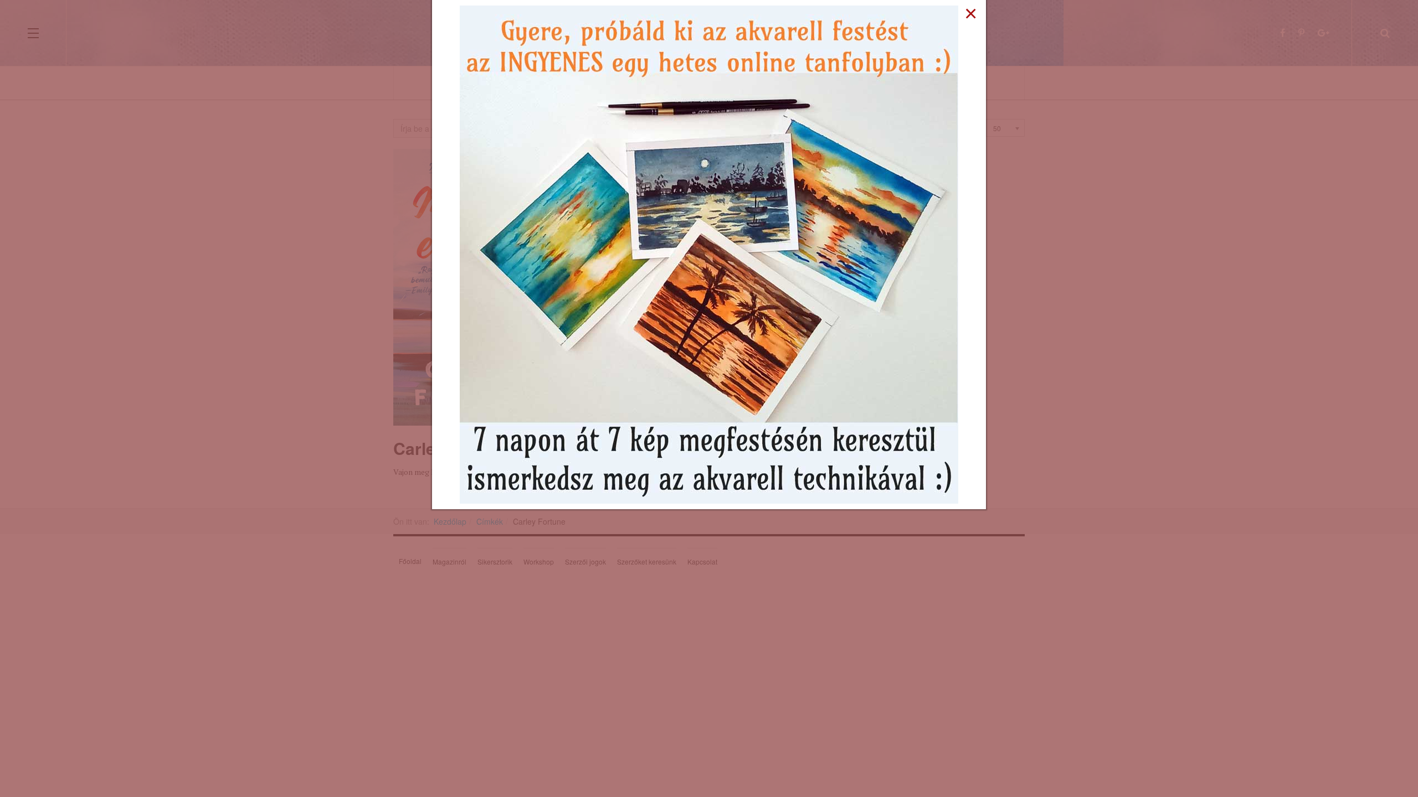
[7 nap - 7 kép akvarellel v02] (709, 253)
